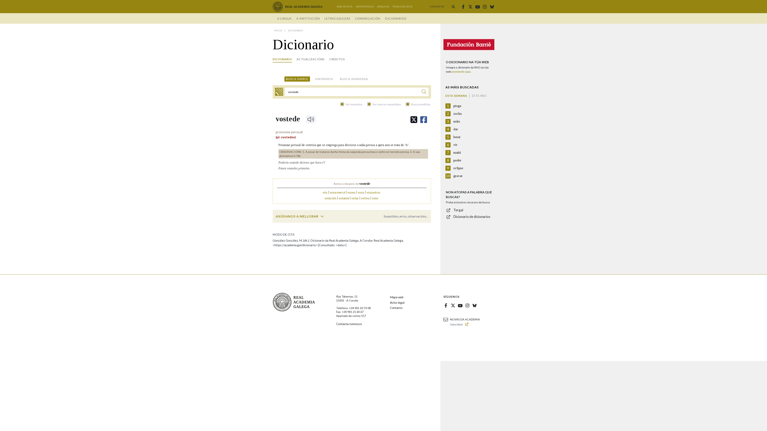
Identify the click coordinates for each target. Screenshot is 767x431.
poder (457, 160)
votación (330, 198)
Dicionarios (395, 18)
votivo (365, 198)
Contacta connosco (349, 324)
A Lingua (284, 18)
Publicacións (402, 6)
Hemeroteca (365, 6)
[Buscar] (453, 6)
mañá (457, 152)
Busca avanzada (354, 79)
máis (456, 121)
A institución (308, 18)
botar (457, 137)
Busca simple (297, 79)
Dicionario (282, 59)
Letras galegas (337, 18)
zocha (457, 114)
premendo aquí (461, 71)
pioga (457, 106)
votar (355, 198)
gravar (458, 176)
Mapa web (396, 297)
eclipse (458, 168)
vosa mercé (337, 192)
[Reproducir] (311, 119)
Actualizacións (311, 59)
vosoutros (373, 192)
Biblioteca (345, 6)
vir (455, 145)
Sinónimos (324, 79)
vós (325, 192)
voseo (351, 192)
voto (375, 198)
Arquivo (383, 6)
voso (361, 192)
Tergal (458, 210)
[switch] (322, 216)
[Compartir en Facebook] (423, 120)
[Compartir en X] (413, 120)
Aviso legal (397, 302)
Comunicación (367, 18)
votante (344, 198)
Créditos (337, 59)
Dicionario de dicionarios (471, 217)
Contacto (437, 6)
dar (455, 129)
